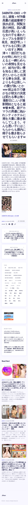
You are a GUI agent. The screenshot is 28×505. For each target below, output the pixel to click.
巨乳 (11, 293)
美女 (14, 298)
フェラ (6, 288)
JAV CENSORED (13, 140)
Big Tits (20, 267)
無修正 (20, 293)
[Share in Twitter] (6, 224)
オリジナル (7, 283)
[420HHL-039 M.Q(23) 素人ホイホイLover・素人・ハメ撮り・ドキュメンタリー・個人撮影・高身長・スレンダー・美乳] (14, 412)
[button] (2, 3)
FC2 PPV (16, 272)
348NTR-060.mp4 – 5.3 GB (10, 216)
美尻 (6, 300)
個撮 (16, 290)
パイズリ (12, 285)
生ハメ (10, 295)
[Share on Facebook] (9, 224)
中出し (18, 288)
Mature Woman (9, 277)
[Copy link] (15, 224)
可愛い (6, 293)
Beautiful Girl (12, 267)
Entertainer (8, 272)
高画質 (11, 303)
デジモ (19, 283)
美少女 (18, 298)
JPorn (14, 3)
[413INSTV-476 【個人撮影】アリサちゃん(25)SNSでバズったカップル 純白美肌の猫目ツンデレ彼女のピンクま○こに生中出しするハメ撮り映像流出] (14, 252)
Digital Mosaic (16, 270)
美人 (10, 298)
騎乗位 (6, 303)
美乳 (6, 298)
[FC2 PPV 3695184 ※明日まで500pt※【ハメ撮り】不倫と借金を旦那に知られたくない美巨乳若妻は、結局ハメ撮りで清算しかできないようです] (14, 235)
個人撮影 (10, 290)
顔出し (19, 300)
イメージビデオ (18, 280)
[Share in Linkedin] (12, 224)
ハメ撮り (6, 285)
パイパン (18, 285)
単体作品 (21, 290)
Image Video (8, 275)
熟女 (6, 295)
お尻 (6, 280)
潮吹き (15, 293)
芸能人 (14, 300)
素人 (19, 295)
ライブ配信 (12, 288)
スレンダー (14, 283)
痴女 (15, 295)
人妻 (6, 290)
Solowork (17, 277)
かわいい (10, 280)
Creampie (7, 270)
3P (5, 267)
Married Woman (18, 275)
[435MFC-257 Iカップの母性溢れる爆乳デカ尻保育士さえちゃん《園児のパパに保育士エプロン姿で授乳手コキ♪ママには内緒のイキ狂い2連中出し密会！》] (14, 451)
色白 (10, 300)
